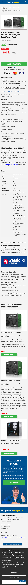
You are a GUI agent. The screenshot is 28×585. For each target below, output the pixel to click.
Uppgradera (9, 355)
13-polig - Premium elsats (11, 83)
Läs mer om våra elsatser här (10, 91)
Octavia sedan (16, 7)
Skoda (9, 7)
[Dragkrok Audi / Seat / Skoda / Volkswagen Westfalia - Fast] (14, 22)
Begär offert (14, 482)
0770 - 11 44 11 (17, 67)
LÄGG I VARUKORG (14, 64)
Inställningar (14, 572)
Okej (14, 582)
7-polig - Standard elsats (11, 80)
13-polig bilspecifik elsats (12, 87)
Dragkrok (3, 7)
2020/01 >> (4, 8)
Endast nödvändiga (14, 577)
